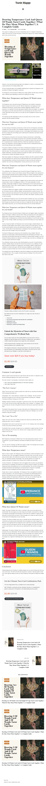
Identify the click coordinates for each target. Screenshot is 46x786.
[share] (30, 64)
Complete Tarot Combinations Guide (12, 782)
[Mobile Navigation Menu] (23, 9)
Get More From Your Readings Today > (14, 598)
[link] (6, 65)
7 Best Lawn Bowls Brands (15, 65)
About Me (6, 780)
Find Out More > (9, 366)
